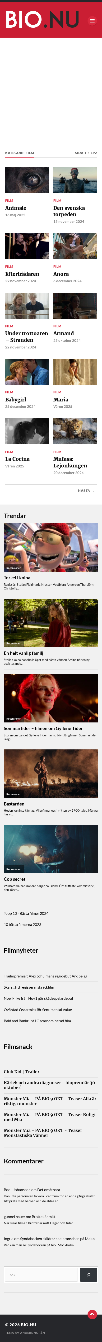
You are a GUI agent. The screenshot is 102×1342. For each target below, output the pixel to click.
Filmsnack (18, 1046)
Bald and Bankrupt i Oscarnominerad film (37, 1020)
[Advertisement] (51, 91)
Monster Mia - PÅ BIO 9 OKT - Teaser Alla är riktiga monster (50, 1101)
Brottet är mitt (44, 1216)
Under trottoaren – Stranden (26, 336)
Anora (61, 274)
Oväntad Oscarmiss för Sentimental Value (38, 1009)
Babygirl (15, 399)
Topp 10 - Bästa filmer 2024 (26, 913)
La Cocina (17, 459)
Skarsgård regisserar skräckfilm (29, 987)
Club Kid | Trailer (21, 1071)
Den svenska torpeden (69, 211)
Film (9, 200)
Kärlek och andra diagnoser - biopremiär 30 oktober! (49, 1085)
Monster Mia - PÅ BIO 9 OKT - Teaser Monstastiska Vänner (43, 1133)
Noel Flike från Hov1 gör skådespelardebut (38, 998)
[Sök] (88, 1275)
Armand (63, 333)
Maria (60, 399)
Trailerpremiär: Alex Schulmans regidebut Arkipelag (45, 976)
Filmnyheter (21, 950)
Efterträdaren (22, 274)
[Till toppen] (92, 1314)
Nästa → (86, 491)
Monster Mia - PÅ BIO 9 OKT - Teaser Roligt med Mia (50, 1117)
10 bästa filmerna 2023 (22, 924)
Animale (16, 208)
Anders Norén (32, 1332)
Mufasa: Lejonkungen (70, 462)
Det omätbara (48, 1189)
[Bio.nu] (51, 20)
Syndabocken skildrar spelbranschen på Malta (57, 1238)
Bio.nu (28, 1324)
